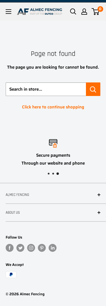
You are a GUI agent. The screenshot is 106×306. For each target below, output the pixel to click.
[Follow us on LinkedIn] (53, 248)
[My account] (84, 11)
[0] (95, 11)
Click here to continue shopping (53, 107)
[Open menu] (8, 11)
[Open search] (73, 11)
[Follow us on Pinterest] (42, 248)
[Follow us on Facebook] (10, 248)
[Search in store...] (93, 89)
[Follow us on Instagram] (31, 248)
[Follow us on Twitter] (20, 248)
